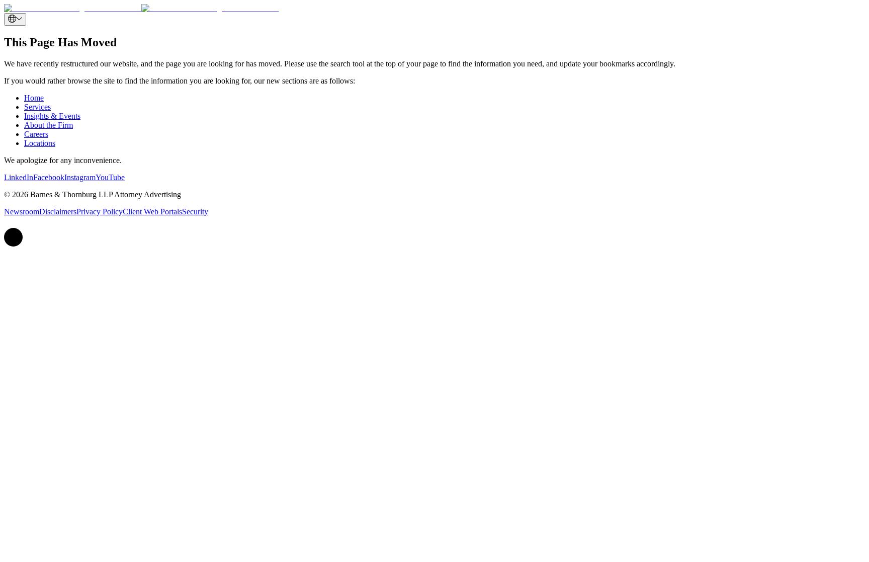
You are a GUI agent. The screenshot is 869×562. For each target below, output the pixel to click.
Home (34, 98)
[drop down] (15, 19)
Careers (36, 134)
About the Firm (48, 125)
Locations (39, 143)
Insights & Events (52, 116)
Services (37, 107)
